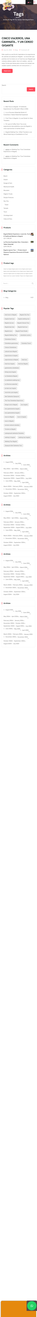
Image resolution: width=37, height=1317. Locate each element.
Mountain (6, 190)
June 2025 (9, 481)
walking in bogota (10, 437)
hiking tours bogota (10, 372)
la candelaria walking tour (12, 380)
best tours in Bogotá (10, 314)
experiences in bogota (11, 355)
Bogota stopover (29, 273)
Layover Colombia (15, 275)
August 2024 (7, 496)
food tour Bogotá (23, 363)
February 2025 (17, 486)
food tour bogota (9, 363)
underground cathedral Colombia (14, 433)
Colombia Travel (26, 343)
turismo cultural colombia (12, 425)
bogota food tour (9, 319)
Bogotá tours (8, 331)
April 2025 (25, 482)
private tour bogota (10, 388)
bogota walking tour (23, 319)
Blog (16, 50)
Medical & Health (9, 187)
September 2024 (19, 493)
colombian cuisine (25, 335)
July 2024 (16, 496)
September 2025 (9, 478)
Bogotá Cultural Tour (23, 323)
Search (4, 85)
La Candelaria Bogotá (11, 376)
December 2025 (9, 475)
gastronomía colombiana (12, 368)
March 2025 (7, 486)
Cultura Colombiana (10, 347)
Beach (5, 176)
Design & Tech (8, 183)
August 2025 (19, 478)
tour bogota (24, 404)
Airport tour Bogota (8, 269)
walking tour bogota (24, 437)
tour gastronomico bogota (12, 408)
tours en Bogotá (9, 417)
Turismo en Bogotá (10, 429)
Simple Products (9, 197)
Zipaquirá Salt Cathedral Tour (13, 445)
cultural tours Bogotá (11, 351)
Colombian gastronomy (11, 343)
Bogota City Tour (24, 314)
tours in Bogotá (9, 421)
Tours (5, 212)
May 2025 (17, 481)
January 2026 (19, 473)
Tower (6, 205)
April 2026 (15, 469)
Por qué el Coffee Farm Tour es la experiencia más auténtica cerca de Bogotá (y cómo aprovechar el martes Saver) (18, 126)
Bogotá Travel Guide (21, 331)
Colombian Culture (10, 339)
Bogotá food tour (22, 327)
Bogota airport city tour (17, 269)
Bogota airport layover (27, 269)
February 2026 (8, 473)
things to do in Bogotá (11, 404)
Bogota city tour (16, 271)
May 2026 (7, 469)
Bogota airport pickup (8, 271)
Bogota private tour (21, 273)
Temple (6, 208)
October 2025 (20, 475)
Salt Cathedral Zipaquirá (12, 396)
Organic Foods (8, 194)
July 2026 (18, 463)
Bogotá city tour (9, 323)
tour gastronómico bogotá (12, 413)
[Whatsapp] (31, 1305)
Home (18, 17)
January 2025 (28, 486)
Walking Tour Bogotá (11, 441)
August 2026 (9, 462)
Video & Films (8, 219)
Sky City (6, 201)
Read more (7, 71)
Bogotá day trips (9, 327)
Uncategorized (8, 215)
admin (7, 149)
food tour (24, 359)
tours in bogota (21, 417)
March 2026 (23, 469)
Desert (6, 179)
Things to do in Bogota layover (26, 275)
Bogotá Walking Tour (11, 335)
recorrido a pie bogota (11, 392)
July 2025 (29, 478)
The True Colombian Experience (14, 400)
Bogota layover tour (12, 273)
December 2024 (11, 489)
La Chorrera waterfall (11, 384)
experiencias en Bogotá (11, 359)
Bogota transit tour (8, 275)
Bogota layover (23, 271)
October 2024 (8, 493)
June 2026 (26, 465)
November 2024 (23, 489)
